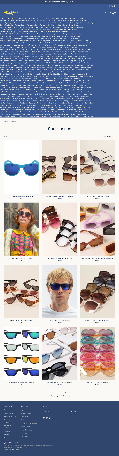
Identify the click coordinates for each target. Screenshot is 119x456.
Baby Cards (4, 76)
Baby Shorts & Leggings (22, 56)
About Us (7, 410)
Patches (55, 85)
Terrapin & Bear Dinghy (48, 25)
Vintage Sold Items (6, 72)
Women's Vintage (18, 45)
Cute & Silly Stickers (64, 81)
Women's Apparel (82, 41)
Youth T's (28, 58)
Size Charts (24, 433)
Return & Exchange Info (29, 423)
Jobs (5, 438)
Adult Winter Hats (39, 47)
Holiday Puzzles (5, 114)
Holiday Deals (83, 110)
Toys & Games (86, 87)
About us (71, 116)
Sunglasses (34, 49)
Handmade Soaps (46, 54)
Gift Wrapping (65, 85)
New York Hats (35, 36)
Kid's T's (71, 105)
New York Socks (62, 36)
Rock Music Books (41, 94)
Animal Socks (24, 52)
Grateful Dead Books (59, 29)
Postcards (86, 83)
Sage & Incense (38, 65)
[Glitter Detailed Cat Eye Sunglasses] (59, 229)
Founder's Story (63, 114)
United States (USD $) (12, 443)
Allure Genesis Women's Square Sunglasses (59, 196)
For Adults (70, 41)
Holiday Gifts (72, 29)
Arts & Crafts (21, 85)
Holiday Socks (70, 52)
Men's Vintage (15, 47)
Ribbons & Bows (24, 87)
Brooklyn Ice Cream (6, 36)
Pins (40, 85)
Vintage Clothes (5, 92)
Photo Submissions (27, 430)
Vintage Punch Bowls (7, 70)
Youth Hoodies (78, 18)
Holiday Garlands (67, 72)
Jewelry (43, 49)
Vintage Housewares (38, 67)
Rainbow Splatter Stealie (8, 27)
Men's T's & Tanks (44, 45)
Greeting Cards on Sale (57, 110)
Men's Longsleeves (59, 21)
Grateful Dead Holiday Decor (10, 74)
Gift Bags (3, 87)
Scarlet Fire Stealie (6, 25)
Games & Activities (35, 92)
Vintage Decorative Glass (25, 70)
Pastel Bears (62, 25)
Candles (87, 63)
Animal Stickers (5, 81)
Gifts (87, 81)
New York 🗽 (51, 34)
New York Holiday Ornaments (70, 38)
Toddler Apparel (37, 56)
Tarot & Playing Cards (71, 92)
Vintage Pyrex (52, 67)
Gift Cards (24, 437)
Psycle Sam (79, 23)
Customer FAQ (25, 420)
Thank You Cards (25, 76)
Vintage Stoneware (42, 70)
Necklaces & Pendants (55, 49)
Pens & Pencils (76, 83)
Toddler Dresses (5, 58)
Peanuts (32, 103)
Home (6, 121)
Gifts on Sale (71, 110)
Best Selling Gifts (14, 107)
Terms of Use (15, 449)
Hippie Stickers (76, 78)
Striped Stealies (43, 23)
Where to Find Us (10, 417)
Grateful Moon (74, 25)
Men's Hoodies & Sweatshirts (78, 21)
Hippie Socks (13, 52)
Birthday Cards (69, 74)
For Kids (74, 54)
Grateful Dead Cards (55, 74)
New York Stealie (20, 23)
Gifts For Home (26, 90)
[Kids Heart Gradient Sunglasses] (97, 353)
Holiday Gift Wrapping (19, 112)
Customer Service (27, 413)
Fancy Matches (68, 65)
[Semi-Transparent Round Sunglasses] (59, 353)
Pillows (26, 67)
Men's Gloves (64, 47)
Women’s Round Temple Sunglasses (97, 320)
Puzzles (47, 92)
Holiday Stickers (78, 81)
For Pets (65, 61)
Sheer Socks (36, 52)
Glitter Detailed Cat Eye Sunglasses (60, 258)
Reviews (6, 434)
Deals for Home (42, 110)
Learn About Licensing (78, 114)
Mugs (2, 67)
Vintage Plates (56, 70)
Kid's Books (46, 61)
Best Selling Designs (66, 103)
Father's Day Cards (86, 76)
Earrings (68, 49)
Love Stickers (50, 81)
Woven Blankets (46, 63)
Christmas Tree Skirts (36, 72)
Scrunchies (12, 54)
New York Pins (60, 98)
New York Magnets (33, 38)
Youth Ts (68, 18)
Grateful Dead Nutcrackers (36, 34)
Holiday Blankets (27, 74)
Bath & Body (33, 54)
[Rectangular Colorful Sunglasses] (21, 167)
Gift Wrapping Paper (79, 85)
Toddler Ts (45, 18)
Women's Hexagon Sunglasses (22, 258)
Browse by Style (21, 18)
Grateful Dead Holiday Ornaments (56, 32)
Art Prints (90, 65)
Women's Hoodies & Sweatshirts (27, 21)
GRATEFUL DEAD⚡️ (6, 18)
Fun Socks (3, 52)
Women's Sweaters (66, 43)
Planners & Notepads (44, 83)
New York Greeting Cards (41, 41)
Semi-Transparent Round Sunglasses (59, 382)
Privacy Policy (7, 449)
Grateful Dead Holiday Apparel (10, 32)
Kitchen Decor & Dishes (14, 67)
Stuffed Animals (16, 61)
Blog (54, 114)
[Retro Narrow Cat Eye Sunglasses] (21, 291)
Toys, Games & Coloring (32, 61)
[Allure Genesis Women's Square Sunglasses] (59, 167)
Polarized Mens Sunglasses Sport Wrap (21, 382)
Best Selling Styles (46, 105)
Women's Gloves (52, 47)
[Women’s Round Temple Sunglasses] (97, 291)
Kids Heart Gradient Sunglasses (97, 382)
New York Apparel (64, 34)
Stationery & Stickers (7, 83)
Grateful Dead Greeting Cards (73, 27)
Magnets (66, 90)
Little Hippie (17, 445)
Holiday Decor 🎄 (21, 72)
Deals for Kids (4, 110)
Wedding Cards (82, 74)
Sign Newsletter (26, 410)
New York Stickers (59, 41)
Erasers (12, 85)
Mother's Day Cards (70, 76)
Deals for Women (17, 110)
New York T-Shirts (22, 36)
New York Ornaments (7, 103)
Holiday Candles (78, 112)
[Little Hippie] (11, 13)
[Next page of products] (70, 392)
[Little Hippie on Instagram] (112, 6)
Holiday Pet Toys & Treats (21, 114)
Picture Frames (26, 65)
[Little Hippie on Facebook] (109, 6)
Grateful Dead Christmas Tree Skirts (12, 34)
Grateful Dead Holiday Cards (33, 32)
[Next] (22, 12)
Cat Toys (18, 63)
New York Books (19, 38)
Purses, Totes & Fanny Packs (9, 49)
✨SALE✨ (86, 107)
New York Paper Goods (7, 41)
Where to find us (87, 116)
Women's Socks (5, 45)
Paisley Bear (69, 23)
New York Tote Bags (48, 36)
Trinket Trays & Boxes (53, 65)
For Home (36, 63)
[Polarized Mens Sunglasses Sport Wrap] (21, 353)
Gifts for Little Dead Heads (53, 87)
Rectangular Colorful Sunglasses (22, 196)
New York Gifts (75, 36)
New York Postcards (24, 41)
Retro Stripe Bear (57, 23)
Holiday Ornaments (52, 72)
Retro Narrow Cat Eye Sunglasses (21, 320)
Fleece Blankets (59, 63)
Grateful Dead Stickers (53, 27)
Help (77, 116)
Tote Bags (47, 85)
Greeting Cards (40, 74)
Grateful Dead (34, 116)
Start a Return (25, 427)
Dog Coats (73, 61)
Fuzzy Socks (46, 52)
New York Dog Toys (6, 63)
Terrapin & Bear (32, 25)
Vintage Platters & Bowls (82, 67)
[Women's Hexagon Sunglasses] (21, 229)
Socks (90, 49)
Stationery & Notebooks (30, 107)
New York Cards (56, 76)
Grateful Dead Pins (24, 29)
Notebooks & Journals (60, 83)
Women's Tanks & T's (7, 43)
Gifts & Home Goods (36, 27)
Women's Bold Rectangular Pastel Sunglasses (97, 258)
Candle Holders (5, 65)
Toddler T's (49, 56)
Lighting (79, 63)
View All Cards (39, 78)
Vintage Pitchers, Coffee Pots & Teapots (76, 70)
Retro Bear (3, 105)
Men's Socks (4, 47)
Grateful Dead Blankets (8, 29)
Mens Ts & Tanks (45, 21)
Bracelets (82, 49)
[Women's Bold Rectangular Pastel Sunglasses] (97, 229)
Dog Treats (26, 63)
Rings (75, 49)
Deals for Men (30, 110)
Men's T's (3, 107)
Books (83, 92)
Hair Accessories (83, 52)
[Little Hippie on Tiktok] (114, 6)
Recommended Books (7, 116)
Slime (89, 92)
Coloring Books (57, 92)
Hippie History (22, 116)
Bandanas (24, 49)
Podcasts (44, 116)
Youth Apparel (18, 58)
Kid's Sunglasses (69, 58)
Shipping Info (25, 417)
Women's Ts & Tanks (7, 21)
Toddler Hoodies (57, 18)
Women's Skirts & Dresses (49, 43)
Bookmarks (4, 85)
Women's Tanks (81, 105)
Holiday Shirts (66, 112)
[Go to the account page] (110, 13)
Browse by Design (6, 23)
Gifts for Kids (37, 87)
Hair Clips (3, 54)
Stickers (48, 78)
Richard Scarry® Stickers (21, 81)
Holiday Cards (5, 78)
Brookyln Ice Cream (31, 105)
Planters (15, 65)
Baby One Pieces (34, 18)
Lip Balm (66, 54)
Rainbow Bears (20, 25)
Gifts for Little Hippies (71, 87)
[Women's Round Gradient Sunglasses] (97, 167)
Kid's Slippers (4, 61)
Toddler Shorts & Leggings (64, 56)
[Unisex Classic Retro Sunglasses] (59, 291)
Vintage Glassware (65, 67)
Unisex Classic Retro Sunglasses (59, 320)
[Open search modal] (106, 13)
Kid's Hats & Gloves (84, 58)
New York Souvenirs (18, 98)
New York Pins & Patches (49, 38)
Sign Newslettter (55, 116)
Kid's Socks (56, 61)
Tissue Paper (12, 87)
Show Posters (79, 65)
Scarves (74, 47)
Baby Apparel (83, 54)
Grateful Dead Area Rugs (41, 29)
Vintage (79, 90)
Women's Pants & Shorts (83, 43)
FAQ (64, 116)
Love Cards (14, 76)
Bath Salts (57, 54)
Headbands (22, 54)
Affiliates (7, 431)
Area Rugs (70, 63)
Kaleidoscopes (5, 94)
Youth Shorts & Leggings (41, 58)
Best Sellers (53, 103)
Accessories (26, 47)
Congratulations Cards (41, 76)
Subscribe (72, 411)
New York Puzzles (6, 38)
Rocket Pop (89, 23)
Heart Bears (32, 23)
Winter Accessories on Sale (41, 114)
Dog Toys (82, 61)
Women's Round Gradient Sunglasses (97, 196)
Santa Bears (23, 27)
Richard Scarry (42, 103)
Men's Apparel (31, 45)
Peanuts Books (87, 94)
